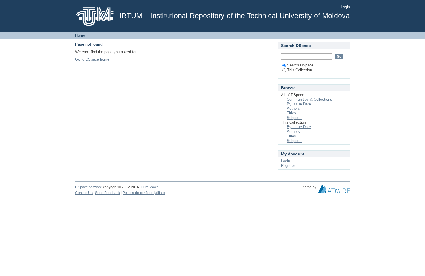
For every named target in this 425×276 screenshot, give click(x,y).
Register (288, 165)
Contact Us (84, 193)
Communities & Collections (309, 99)
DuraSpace (150, 187)
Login (345, 7)
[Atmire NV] (334, 190)
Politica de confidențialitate (144, 193)
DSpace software (88, 187)
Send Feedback (107, 193)
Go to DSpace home (92, 59)
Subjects (294, 117)
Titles (291, 113)
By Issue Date (299, 104)
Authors (293, 108)
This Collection (299, 70)
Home (80, 35)
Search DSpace (300, 65)
